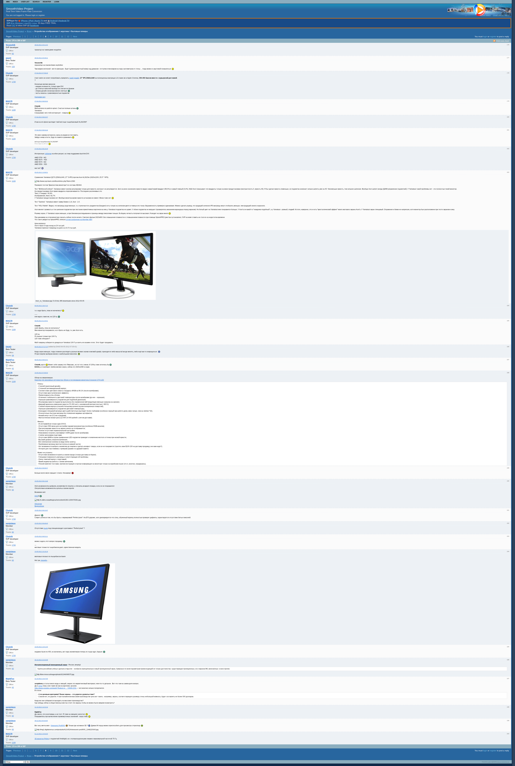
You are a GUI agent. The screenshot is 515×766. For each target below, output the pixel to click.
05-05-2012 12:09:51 (41, 172)
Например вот (40, 97)
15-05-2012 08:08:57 (41, 468)
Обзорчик (38, 504)
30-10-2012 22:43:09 (41, 660)
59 (13, 355)
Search (36, 2)
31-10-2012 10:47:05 (41, 678)
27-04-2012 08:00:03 (41, 101)
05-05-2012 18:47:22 (41, 305)
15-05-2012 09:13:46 (41, 481)
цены (40, 686)
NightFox (10, 360)
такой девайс (74, 78)
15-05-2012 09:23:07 (41, 510)
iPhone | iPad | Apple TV (32, 21)
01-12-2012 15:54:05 (41, 734)
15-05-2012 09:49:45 (41, 523)
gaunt (8, 58)
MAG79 (9, 101)
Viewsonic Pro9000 (58, 726)
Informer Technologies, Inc (503, 762)
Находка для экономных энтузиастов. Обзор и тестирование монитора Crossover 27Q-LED (69, 380)
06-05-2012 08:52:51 (41, 360)
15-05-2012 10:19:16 (41, 551)
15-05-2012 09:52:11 (41, 536)
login (485, 36)
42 (13, 369)
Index (15, 2)
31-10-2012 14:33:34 (41, 707)
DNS (36, 496)
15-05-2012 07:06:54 (41, 373)
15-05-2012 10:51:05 (41, 647)
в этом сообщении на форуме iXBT (79, 220)
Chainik (9, 73)
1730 (14, 82)
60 (13, 490)
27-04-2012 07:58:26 (41, 73)
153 (13, 67)
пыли (46, 528)
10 (56, 36)
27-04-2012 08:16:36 (41, 149)
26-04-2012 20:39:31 (41, 58)
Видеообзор (39, 506)
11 (62, 36)
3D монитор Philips (42, 739)
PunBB (489, 762)
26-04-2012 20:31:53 (41, 45)
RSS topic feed (502, 41)
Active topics (485, 15)
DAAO (8, 347)
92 (13, 54)
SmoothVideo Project (19, 8)
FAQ (13, 25)
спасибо (44, 560)
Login (56, 2)
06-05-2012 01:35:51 (41, 321)
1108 (14, 110)
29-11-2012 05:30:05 (41, 720)
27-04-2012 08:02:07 (41, 117)
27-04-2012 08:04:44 (41, 130)
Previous (17, 36)
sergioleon (11, 481)
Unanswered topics (501, 15)
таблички (48, 154)
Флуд (29, 31)
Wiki (8, 2)
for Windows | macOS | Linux (22, 23)
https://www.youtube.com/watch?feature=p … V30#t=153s (55, 688)
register (493, 36)
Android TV (64, 21)
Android (54, 21)
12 (68, 36)
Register (47, 2)
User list (25, 2)
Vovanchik (10, 45)
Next (75, 36)
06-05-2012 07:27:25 (41, 346)
